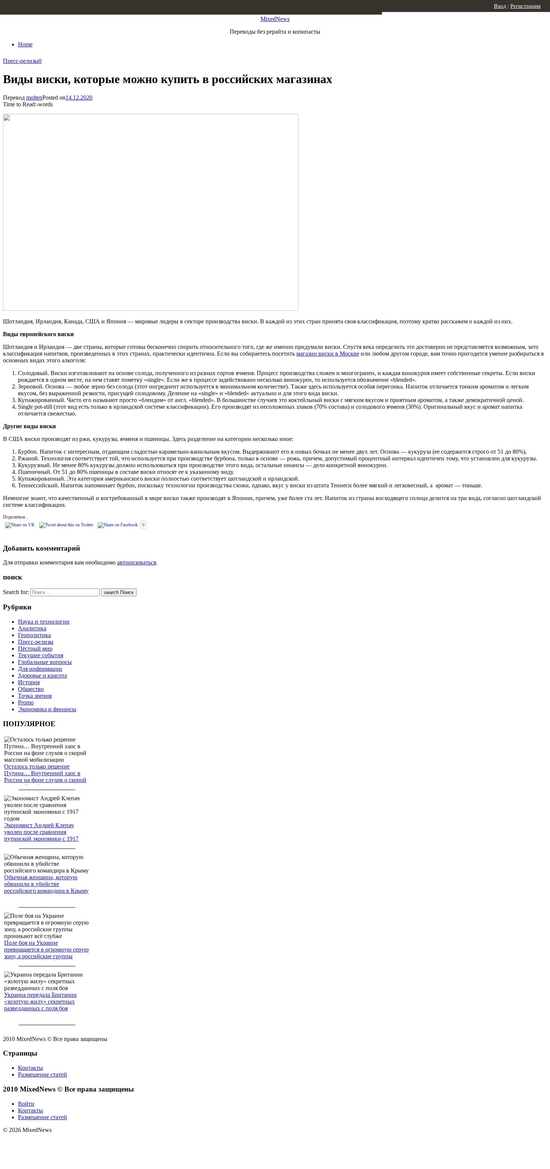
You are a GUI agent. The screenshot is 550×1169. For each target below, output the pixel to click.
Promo (26, 702)
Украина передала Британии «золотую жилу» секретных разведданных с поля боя (40, 1001)
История (29, 682)
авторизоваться (136, 562)
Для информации (40, 669)
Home (25, 44)
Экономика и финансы (47, 709)
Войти (26, 1103)
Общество (31, 689)
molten (34, 97)
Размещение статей (42, 1074)
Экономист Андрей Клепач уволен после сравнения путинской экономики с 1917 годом (41, 835)
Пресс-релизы (21, 61)
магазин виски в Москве (327, 353)
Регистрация (525, 6)
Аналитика (32, 628)
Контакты (30, 1068)
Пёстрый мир (35, 648)
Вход (500, 6)
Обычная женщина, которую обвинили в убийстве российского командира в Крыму (46, 884)
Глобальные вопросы (45, 662)
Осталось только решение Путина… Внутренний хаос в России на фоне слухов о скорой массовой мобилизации (45, 776)
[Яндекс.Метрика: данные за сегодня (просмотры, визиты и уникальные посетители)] (61, 1143)
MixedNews (275, 19)
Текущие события (40, 655)
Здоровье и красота (42, 675)
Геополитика (34, 635)
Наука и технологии (44, 621)
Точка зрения (35, 695)
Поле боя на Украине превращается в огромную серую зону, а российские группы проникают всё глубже (46, 953)
